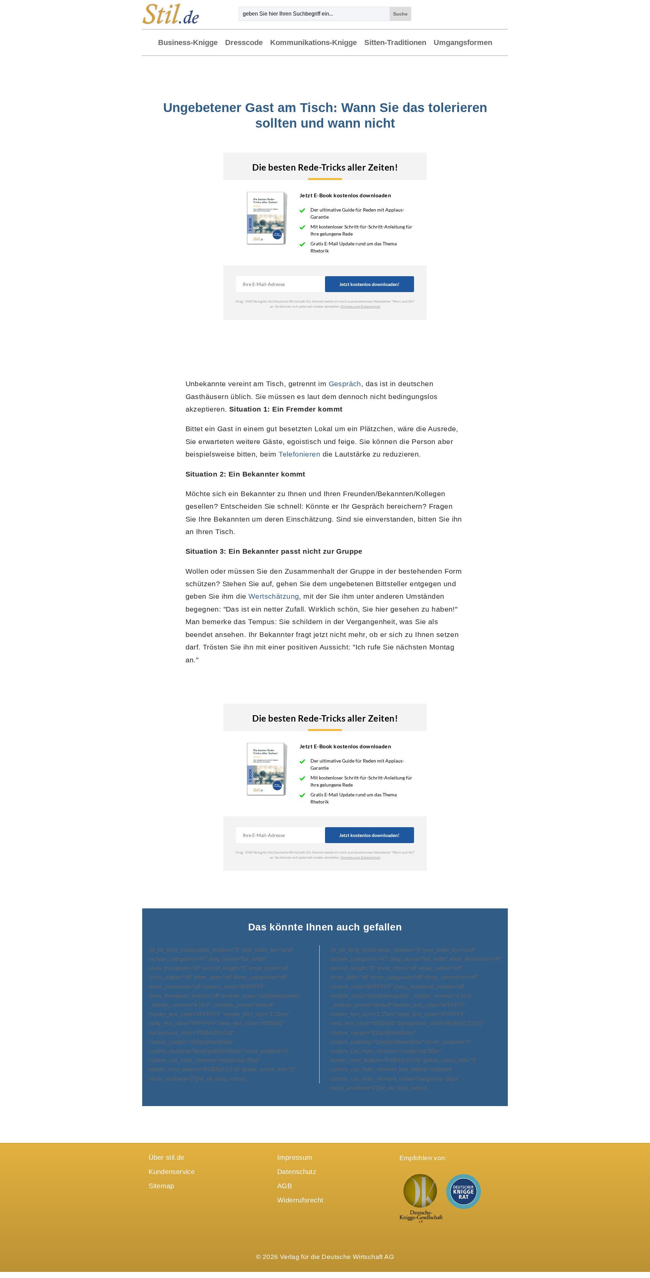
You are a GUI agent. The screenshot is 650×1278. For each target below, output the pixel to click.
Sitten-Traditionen (395, 43)
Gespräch (345, 384)
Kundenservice (172, 1171)
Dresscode (244, 43)
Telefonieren (299, 454)
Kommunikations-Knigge (313, 43)
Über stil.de (167, 1157)
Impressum (294, 1157)
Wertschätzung (273, 596)
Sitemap (161, 1186)
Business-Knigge (188, 43)
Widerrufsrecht (300, 1200)
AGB (284, 1186)
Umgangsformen (463, 43)
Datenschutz (296, 1171)
